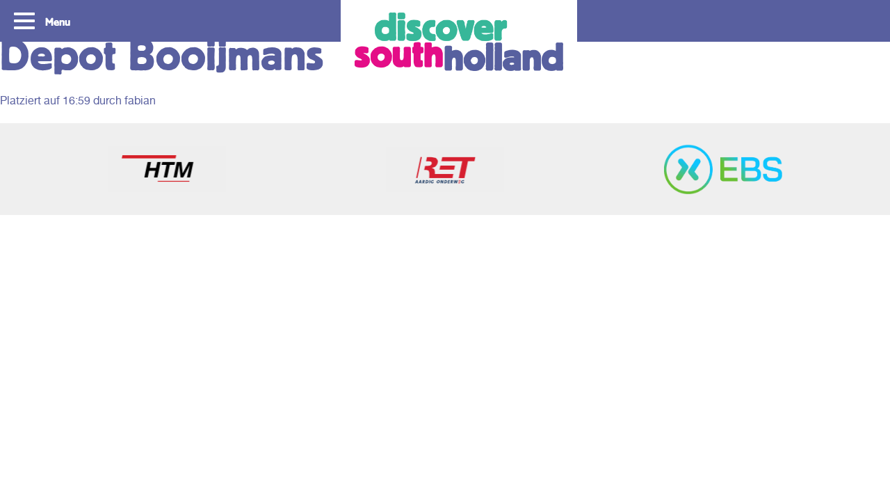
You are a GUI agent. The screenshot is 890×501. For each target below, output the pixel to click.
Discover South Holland (459, 42)
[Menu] (26, 19)
